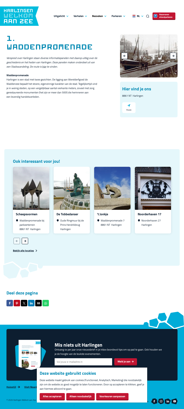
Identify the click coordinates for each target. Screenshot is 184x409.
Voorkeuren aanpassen (112, 396)
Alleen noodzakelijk (80, 396)
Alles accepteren (52, 396)
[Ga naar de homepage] (19, 16)
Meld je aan (124, 361)
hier (44, 67)
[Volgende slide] (173, 56)
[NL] (134, 16)
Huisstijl (11, 387)
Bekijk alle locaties (23, 251)
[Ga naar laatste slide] (124, 56)
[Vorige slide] (17, 241)
